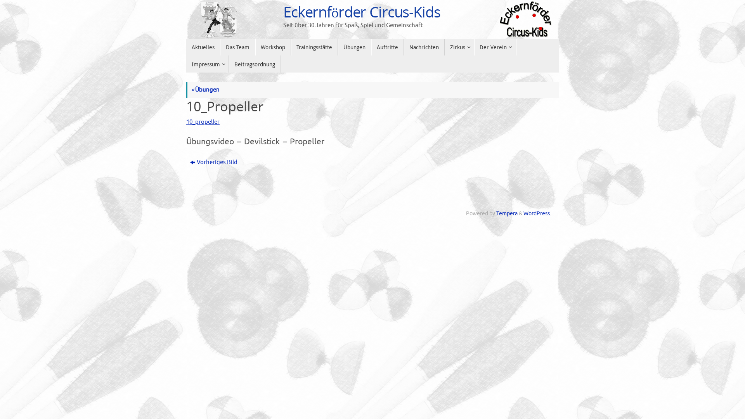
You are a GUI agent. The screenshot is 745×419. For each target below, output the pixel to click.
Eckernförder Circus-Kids (361, 12)
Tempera (507, 213)
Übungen (205, 89)
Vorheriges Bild (217, 162)
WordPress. (537, 213)
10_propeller (203, 122)
